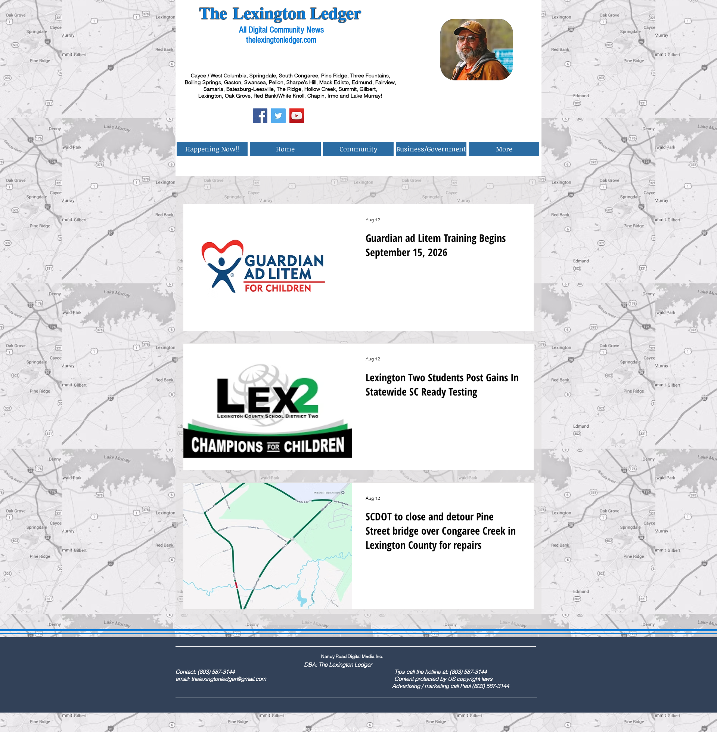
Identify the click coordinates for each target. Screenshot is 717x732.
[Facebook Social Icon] (260, 115)
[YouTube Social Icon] (296, 115)
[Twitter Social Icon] (278, 115)
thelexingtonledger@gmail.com (228, 678)
